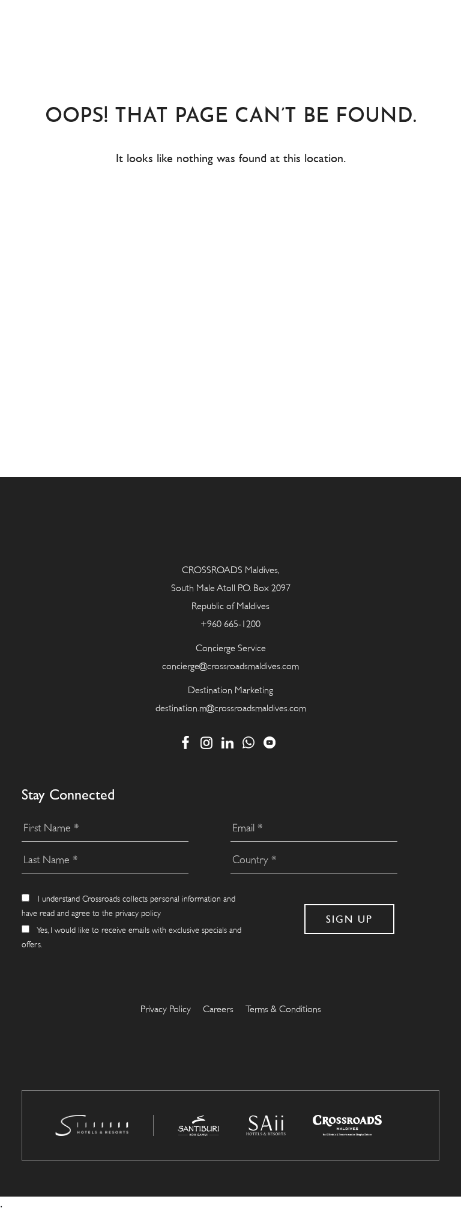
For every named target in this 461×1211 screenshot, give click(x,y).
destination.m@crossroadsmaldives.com (230, 708)
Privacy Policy (165, 1009)
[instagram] (206, 742)
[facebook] (185, 742)
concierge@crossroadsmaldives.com (230, 666)
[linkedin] (227, 742)
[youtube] (269, 742)
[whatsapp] (248, 742)
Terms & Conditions (283, 1009)
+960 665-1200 (230, 624)
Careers (218, 1009)
